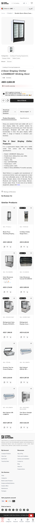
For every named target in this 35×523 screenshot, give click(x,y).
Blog (19, 464)
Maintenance (4, 488)
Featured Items (21, 469)
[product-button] (32, 3)
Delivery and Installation (23, 458)
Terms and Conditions (23, 456)
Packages (3, 491)
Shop (2, 475)
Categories (4, 478)
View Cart (3, 456)
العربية (30, 8)
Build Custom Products (7, 480)
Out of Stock (21, 100)
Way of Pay (20, 453)
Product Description (9, 118)
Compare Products (6, 453)
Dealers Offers (4, 486)
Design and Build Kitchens (7, 483)
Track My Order (5, 461)
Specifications (24, 118)
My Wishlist (4, 458)
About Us (20, 466)
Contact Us (20, 461)
